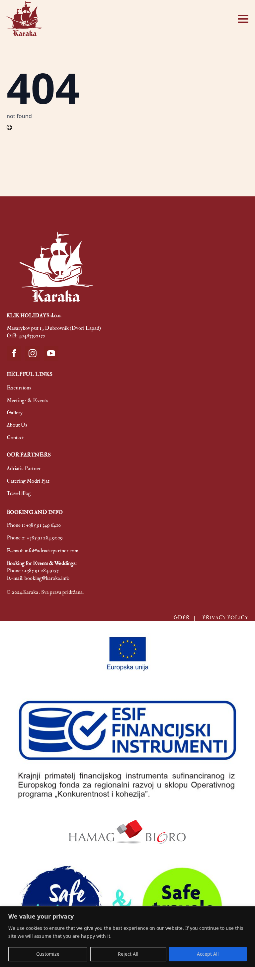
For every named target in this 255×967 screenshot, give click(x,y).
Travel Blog (19, 493)
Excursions (19, 387)
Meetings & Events (27, 400)
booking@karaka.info (47, 578)
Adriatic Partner (24, 468)
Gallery (15, 412)
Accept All (208, 954)
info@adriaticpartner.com (51, 550)
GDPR (182, 617)
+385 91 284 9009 (45, 537)
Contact (15, 437)
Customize (47, 954)
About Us (17, 425)
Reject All (128, 954)
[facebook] (14, 353)
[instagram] (32, 353)
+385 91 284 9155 (41, 570)
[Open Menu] (243, 19)
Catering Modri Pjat (28, 481)
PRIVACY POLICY (225, 617)
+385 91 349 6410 (43, 525)
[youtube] (51, 353)
